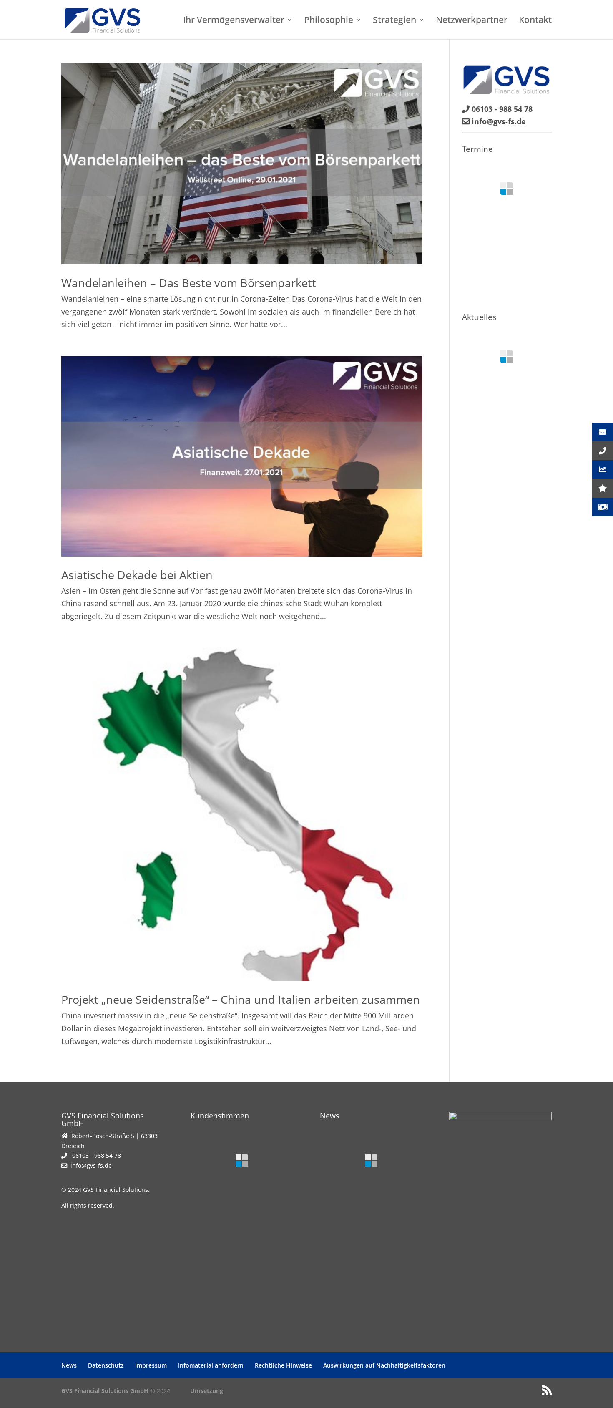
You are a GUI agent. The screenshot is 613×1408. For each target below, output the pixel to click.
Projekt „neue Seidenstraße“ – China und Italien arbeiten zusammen (240, 999)
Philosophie (328, 21)
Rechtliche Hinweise (283, 1365)
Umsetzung (206, 1391)
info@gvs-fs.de (91, 1165)
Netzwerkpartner (471, 21)
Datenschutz (106, 1365)
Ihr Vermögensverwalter (233, 21)
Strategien (394, 21)
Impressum (151, 1365)
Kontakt (535, 21)
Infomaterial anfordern (211, 1365)
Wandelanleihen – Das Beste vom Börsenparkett (188, 282)
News (69, 1365)
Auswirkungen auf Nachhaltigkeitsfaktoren (384, 1365)
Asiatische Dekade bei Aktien (137, 574)
